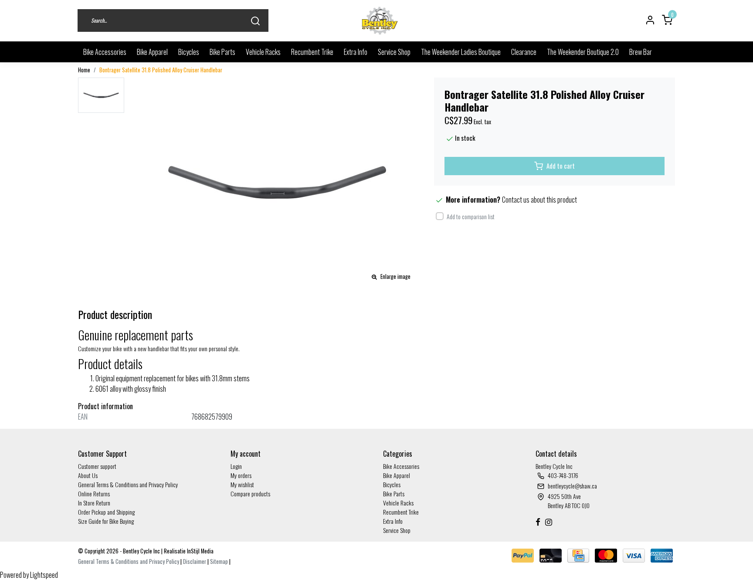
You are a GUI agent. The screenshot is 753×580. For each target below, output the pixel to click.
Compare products (250, 493)
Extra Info (355, 52)
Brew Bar (640, 52)
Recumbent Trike (312, 52)
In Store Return (94, 502)
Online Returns (94, 493)
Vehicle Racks (263, 52)
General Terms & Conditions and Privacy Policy (128, 484)
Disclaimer (194, 561)
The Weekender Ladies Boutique (461, 52)
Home (84, 70)
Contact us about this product (539, 199)
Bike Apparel (152, 52)
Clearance (523, 52)
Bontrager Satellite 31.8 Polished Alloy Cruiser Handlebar (160, 70)
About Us (88, 475)
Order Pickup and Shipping (106, 511)
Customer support (97, 466)
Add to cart (560, 165)
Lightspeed (44, 575)
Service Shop (394, 52)
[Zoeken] (255, 21)
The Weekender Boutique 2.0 (583, 52)
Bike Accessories (104, 52)
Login (236, 466)
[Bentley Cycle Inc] (380, 21)
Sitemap (219, 561)
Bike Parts (222, 52)
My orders (241, 475)
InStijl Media (200, 551)
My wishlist (242, 484)
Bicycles (188, 52)
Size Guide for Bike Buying (106, 521)
